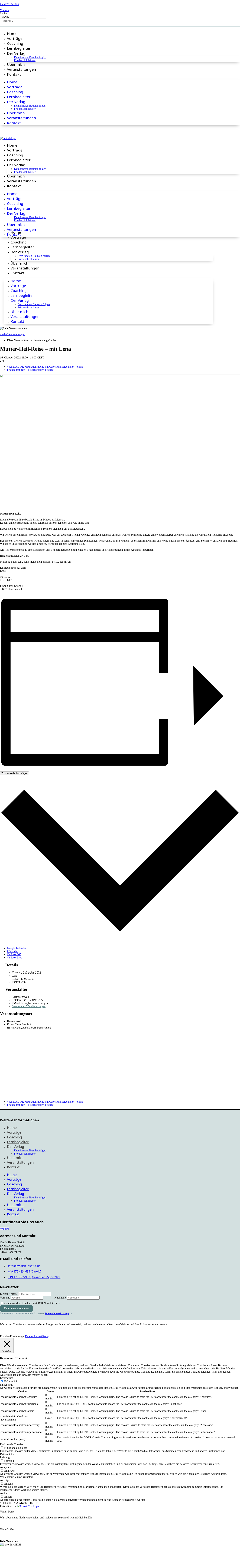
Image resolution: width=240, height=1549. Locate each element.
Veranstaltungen (21, 69)
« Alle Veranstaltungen (12, 334)
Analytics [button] (5, 1467)
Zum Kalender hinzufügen (14, 773)
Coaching (15, 43)
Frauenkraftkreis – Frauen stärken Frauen (31, 369)
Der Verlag (16, 53)
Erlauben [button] (5, 1336)
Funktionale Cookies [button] (11, 1444)
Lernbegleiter (19, 48)
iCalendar (12, 951)
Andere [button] (4, 1493)
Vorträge (14, 38)
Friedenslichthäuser (24, 60)
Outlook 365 (14, 954)
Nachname (60, 1297)
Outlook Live (14, 957)
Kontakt (14, 74)
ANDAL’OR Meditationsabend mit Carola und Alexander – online (45, 366)
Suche (3, 13)
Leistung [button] (5, 1457)
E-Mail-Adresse (9, 1293)
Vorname (5, 1297)
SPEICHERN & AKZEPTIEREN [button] (19, 1502)
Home (12, 33)
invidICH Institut (9, 4)
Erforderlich (11, 1381)
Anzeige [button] (4, 1480)
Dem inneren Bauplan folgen (30, 57)
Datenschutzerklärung (57, 1313)
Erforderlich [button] (6, 1377)
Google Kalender (16, 948)
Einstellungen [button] (17, 1336)
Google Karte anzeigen (65, 1030)
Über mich (16, 64)
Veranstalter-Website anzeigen (29, 1006)
